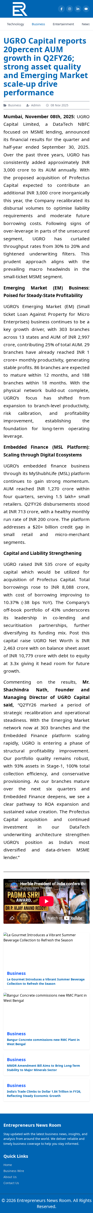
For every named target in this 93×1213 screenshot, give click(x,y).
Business (38, 24)
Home (7, 1165)
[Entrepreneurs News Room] (19, 9)
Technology (15, 24)
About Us (10, 1177)
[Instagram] (69, 8)
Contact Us (11, 1183)
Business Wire (13, 1171)
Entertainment (63, 24)
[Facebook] (61, 8)
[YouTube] (86, 8)
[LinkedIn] (77, 8)
